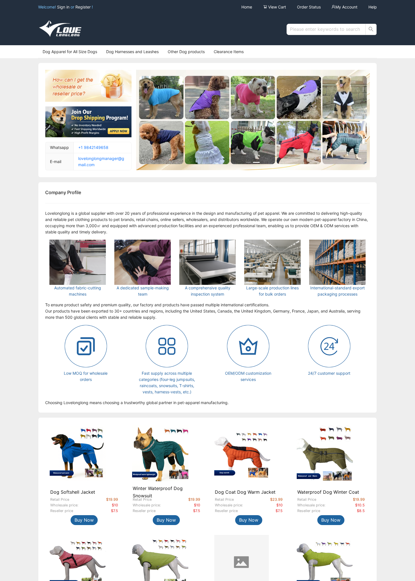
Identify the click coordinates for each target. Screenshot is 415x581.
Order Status (309, 7)
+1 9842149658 (93, 147)
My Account (346, 7)
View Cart (276, 7)
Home (246, 7)
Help (372, 7)
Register (83, 7)
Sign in (64, 7)
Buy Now (84, 520)
